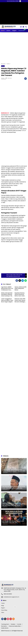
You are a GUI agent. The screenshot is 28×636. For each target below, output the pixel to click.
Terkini (3, 66)
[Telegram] (22, 280)
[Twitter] (19, 280)
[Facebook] (17, 280)
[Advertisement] (14, 48)
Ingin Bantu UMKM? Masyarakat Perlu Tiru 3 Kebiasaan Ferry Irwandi (7, 288)
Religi (2, 605)
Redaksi (3, 78)
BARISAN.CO (5, 113)
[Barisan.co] (8, 26)
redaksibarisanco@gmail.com (11, 597)
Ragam (3, 608)
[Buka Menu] (23, 27)
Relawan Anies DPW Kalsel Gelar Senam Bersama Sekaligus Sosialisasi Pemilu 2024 (20, 300)
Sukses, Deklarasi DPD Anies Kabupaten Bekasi (20, 288)
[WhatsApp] (25, 280)
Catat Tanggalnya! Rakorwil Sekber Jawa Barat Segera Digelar (7, 300)
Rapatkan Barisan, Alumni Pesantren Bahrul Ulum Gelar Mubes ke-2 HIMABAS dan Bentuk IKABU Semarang (20, 294)
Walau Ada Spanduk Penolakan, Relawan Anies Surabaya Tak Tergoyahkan (6, 294)
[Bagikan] (25, 78)
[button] (21, 27)
